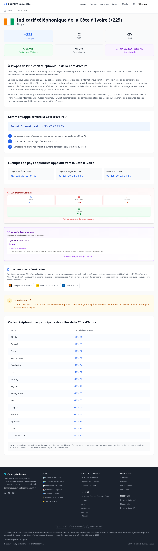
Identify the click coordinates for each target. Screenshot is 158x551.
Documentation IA (127, 508)
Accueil (83, 4)
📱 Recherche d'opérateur (53, 497)
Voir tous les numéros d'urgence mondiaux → (79, 219)
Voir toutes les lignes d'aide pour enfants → (79, 257)
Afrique (84, 512)
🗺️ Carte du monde (51, 493)
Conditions (124, 489)
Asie (83, 504)
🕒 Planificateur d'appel (52, 485)
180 (127, 202)
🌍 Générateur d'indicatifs (53, 482)
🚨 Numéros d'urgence (52, 489)
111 (31, 202)
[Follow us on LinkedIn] (13, 493)
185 (79, 202)
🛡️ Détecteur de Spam (52, 478)
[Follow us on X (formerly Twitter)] (5, 493)
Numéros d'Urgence (89, 478)
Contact (115, 4)
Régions (94, 4)
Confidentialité (126, 485)
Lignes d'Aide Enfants (90, 482)
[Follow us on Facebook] (9, 493)
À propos (104, 4)
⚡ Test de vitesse (50, 501)
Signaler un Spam (88, 485)
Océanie (84, 516)
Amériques (85, 508)
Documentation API (128, 500)
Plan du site (125, 504)
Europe (84, 500)
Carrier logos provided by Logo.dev (16, 540)
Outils (125, 4)
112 (79, 213)
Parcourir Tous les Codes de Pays (95, 496)
